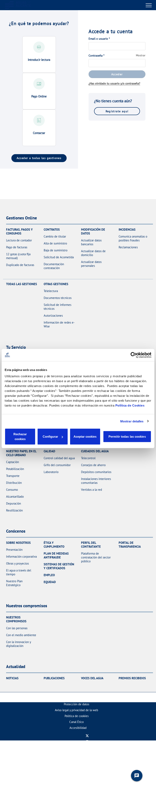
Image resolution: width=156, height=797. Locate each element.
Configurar (50, 436)
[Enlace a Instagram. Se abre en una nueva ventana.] (87, 742)
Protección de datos (76, 704)
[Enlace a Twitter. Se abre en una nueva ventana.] (87, 736)
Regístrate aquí (117, 111)
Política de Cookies (130, 405)
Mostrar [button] (140, 55)
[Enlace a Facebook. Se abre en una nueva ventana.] (87, 753)
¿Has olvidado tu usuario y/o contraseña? (114, 83)
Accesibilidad (78, 728)
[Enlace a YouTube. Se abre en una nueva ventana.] (87, 747)
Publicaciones (54, 678)
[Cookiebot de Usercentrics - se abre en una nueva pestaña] (133, 355)
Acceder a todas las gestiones (39, 158)
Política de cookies (77, 716)
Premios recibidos (132, 678)
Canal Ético (76, 722)
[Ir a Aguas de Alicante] (18, 5)
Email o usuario (99, 38)
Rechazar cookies (20, 436)
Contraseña (96, 55)
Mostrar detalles (132, 421)
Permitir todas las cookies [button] (127, 436)
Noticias (12, 678)
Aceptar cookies (85, 436)
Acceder (117, 74)
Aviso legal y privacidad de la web (76, 710)
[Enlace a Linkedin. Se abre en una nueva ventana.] (87, 759)
